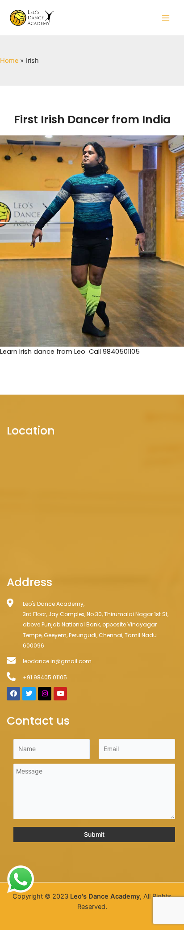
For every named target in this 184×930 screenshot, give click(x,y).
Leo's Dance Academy (105, 896)
